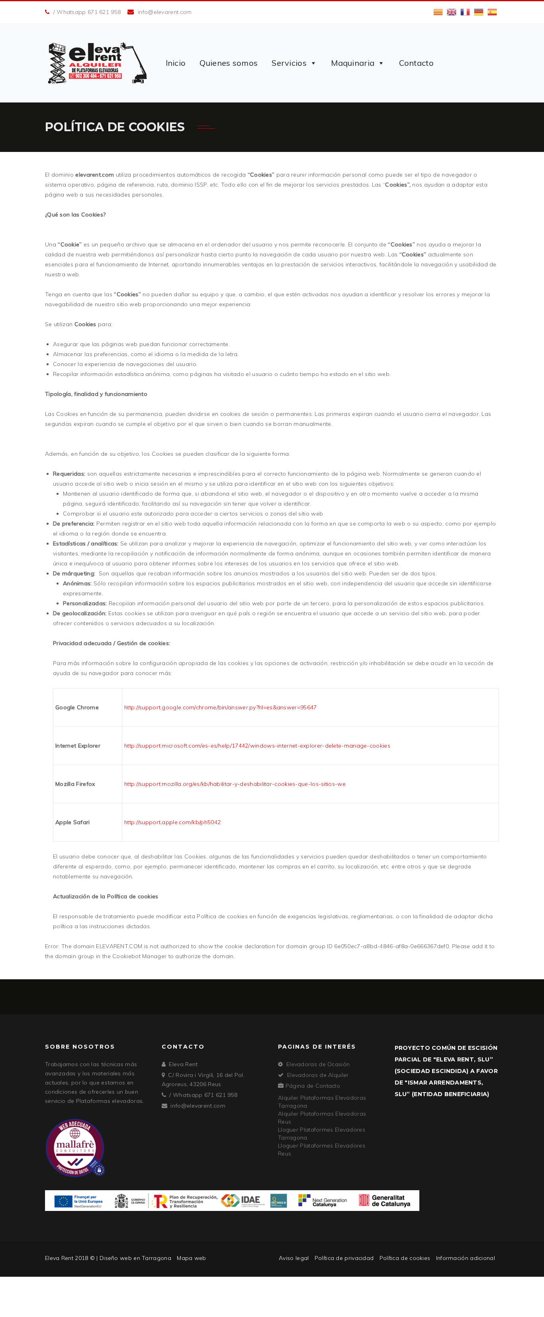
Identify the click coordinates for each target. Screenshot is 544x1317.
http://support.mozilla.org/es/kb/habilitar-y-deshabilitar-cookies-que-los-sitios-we (235, 783)
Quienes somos (229, 63)
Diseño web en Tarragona (135, 1258)
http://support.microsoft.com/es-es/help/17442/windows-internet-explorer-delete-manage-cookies (257, 745)
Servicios (289, 63)
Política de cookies (405, 1258)
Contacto (416, 63)
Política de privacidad (344, 1258)
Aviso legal (294, 1258)
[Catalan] (438, 11)
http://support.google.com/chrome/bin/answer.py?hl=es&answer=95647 (220, 707)
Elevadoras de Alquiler (318, 1075)
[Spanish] (492, 11)
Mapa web (191, 1258)
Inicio (176, 63)
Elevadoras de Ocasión (318, 1064)
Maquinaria (352, 63)
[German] (478, 11)
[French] (465, 11)
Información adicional (465, 1258)
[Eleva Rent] (97, 62)
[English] (451, 11)
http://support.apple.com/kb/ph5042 (172, 822)
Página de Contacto (313, 1085)
